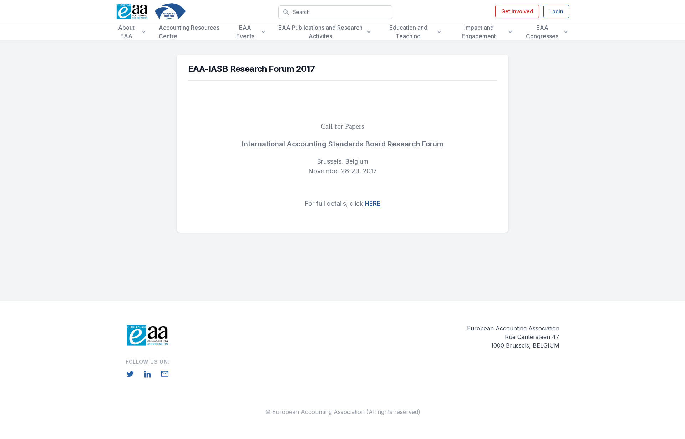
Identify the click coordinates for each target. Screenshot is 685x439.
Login (556, 11)
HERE (372, 203)
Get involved (517, 11)
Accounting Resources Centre (189, 32)
